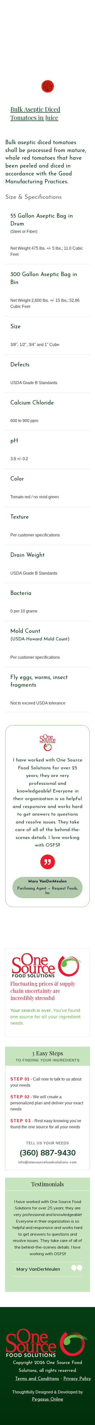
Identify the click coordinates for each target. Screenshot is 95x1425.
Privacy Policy (77, 1379)
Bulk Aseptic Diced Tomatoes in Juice (35, 113)
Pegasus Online (47, 1399)
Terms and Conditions (37, 1379)
